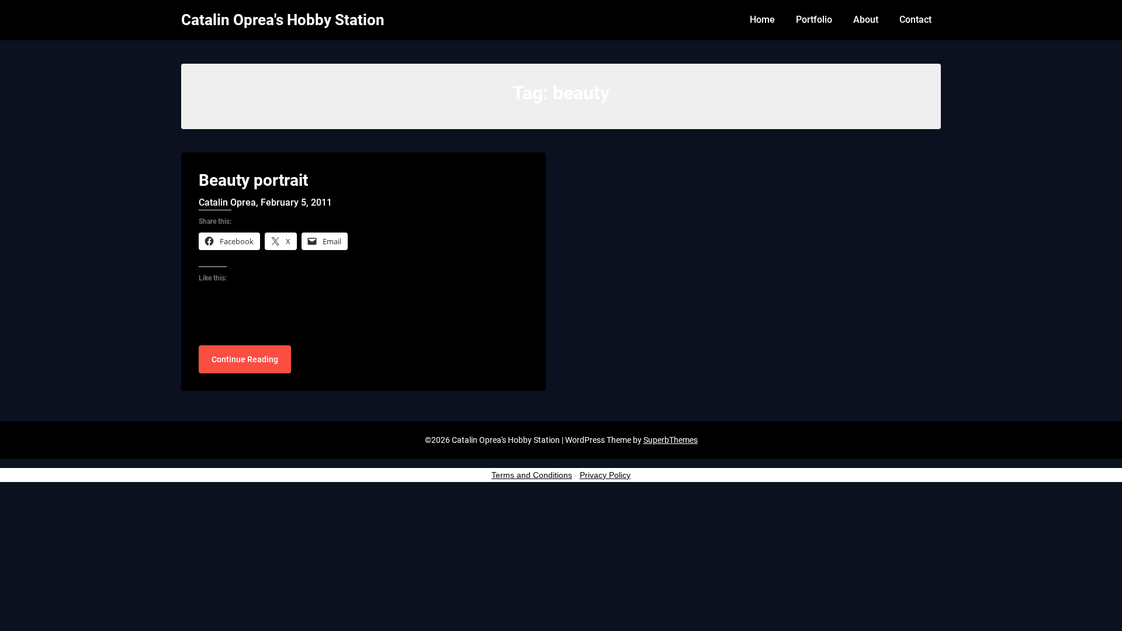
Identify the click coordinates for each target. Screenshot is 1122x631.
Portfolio (814, 19)
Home (762, 19)
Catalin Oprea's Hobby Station (283, 20)
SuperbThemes (670, 440)
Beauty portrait (253, 180)
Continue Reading (245, 359)
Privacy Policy (605, 475)
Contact (915, 19)
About (865, 19)
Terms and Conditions (531, 475)
